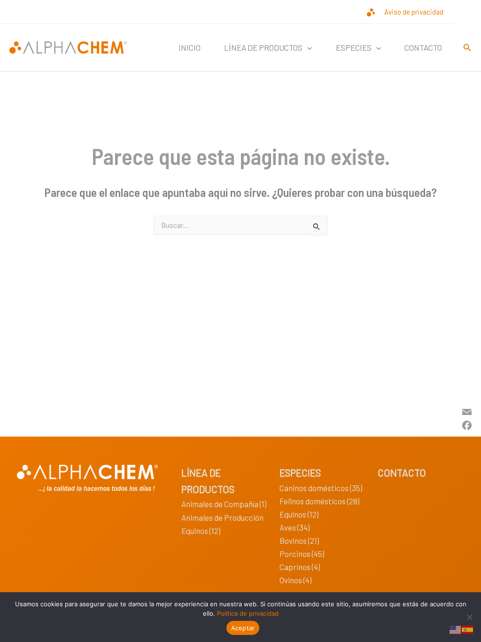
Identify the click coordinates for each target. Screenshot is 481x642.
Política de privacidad (248, 613)
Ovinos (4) (295, 580)
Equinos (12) (200, 530)
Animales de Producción (222, 517)
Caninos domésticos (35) (320, 488)
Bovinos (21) (299, 540)
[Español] (468, 628)
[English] (456, 628)
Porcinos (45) (301, 553)
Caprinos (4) (299, 567)
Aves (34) (294, 527)
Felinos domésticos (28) (319, 501)
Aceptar (243, 628)
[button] (307, 47)
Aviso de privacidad (413, 12)
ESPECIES (300, 472)
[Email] (467, 410)
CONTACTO (423, 47)
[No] (469, 617)
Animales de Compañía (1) (223, 504)
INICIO (189, 47)
